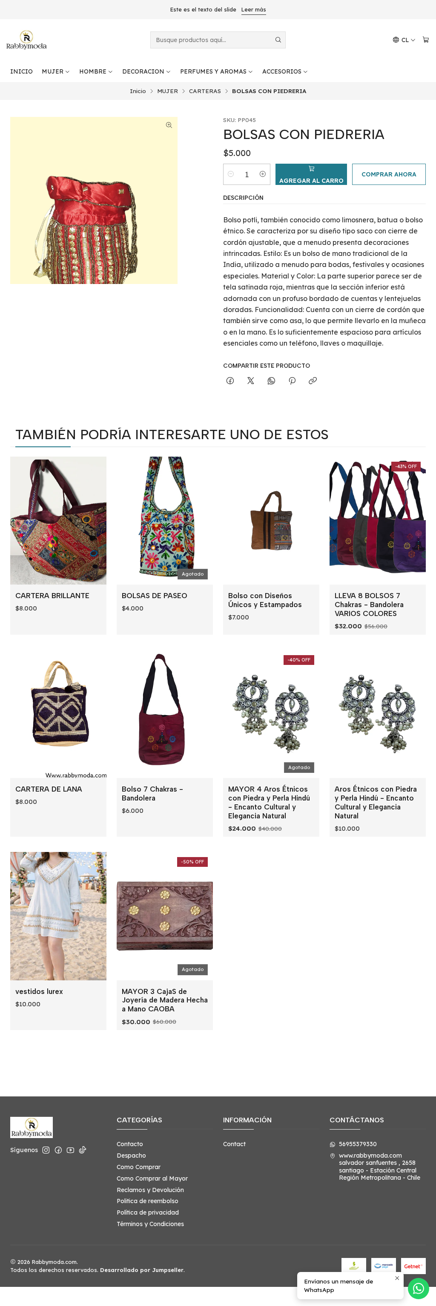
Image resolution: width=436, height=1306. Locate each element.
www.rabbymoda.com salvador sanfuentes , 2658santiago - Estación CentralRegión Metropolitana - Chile (379, 1167)
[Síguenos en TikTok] (82, 1150)
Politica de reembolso (147, 1201)
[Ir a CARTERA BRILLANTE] (58, 521)
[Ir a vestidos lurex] (58, 916)
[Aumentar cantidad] (262, 174)
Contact (234, 1144)
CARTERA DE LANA (48, 789)
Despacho (131, 1155)
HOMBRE (92, 71)
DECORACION (143, 71)
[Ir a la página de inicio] (26, 40)
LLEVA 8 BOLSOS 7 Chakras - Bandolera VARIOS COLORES (369, 604)
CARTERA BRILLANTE (52, 595)
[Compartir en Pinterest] (292, 381)
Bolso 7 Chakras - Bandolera (152, 793)
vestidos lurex (39, 991)
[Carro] (426, 40)
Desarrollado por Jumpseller (142, 1269)
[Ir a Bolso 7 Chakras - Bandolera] (165, 714)
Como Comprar (139, 1167)
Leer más (253, 9)
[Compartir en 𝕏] (251, 381)
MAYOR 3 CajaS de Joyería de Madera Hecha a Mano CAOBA (165, 1000)
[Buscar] (278, 39)
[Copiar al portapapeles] (313, 381)
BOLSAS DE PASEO (154, 595)
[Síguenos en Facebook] (58, 1150)
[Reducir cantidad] (231, 174)
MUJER (52, 71)
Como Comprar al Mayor (152, 1178)
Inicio (138, 91)
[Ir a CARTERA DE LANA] (58, 714)
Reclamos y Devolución (150, 1190)
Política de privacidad (148, 1212)
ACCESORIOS (281, 71)
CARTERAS (205, 91)
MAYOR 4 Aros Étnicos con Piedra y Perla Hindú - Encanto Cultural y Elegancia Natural (269, 802)
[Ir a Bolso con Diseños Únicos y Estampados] (271, 521)
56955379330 (358, 1144)
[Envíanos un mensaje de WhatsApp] (418, 1288)
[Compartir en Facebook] (230, 381)
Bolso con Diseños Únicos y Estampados (265, 600)
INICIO (21, 71)
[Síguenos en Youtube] (70, 1150)
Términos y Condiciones (150, 1224)
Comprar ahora (388, 174)
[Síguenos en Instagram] (46, 1150)
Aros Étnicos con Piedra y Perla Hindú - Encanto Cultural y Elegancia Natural (376, 802)
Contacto (130, 1144)
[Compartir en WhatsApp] (271, 381)
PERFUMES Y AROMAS (213, 71)
